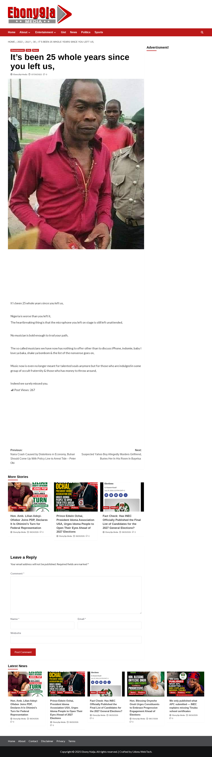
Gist (63, 32)
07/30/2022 (36, 74)
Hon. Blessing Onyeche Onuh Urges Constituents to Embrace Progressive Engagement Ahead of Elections (144, 707)
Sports (99, 32)
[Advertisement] (76, 276)
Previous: (43, 456)
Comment (17, 573)
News (73, 32)
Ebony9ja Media (20, 74)
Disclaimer (47, 741)
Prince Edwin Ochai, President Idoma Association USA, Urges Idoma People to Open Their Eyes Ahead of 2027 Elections (75, 523)
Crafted (123, 751)
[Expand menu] (29, 32)
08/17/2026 (153, 719)
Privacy (60, 741)
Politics (85, 32)
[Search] (202, 32)
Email (82, 618)
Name (14, 618)
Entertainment (44, 32)
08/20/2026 (80, 536)
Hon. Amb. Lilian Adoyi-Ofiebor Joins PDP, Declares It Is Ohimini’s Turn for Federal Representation (24, 707)
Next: (111, 454)
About (23, 32)
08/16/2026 (193, 715)
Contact (33, 741)
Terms (71, 741)
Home (11, 32)
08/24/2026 (34, 532)
